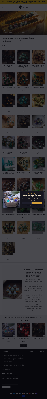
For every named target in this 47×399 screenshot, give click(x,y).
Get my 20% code (37, 203)
